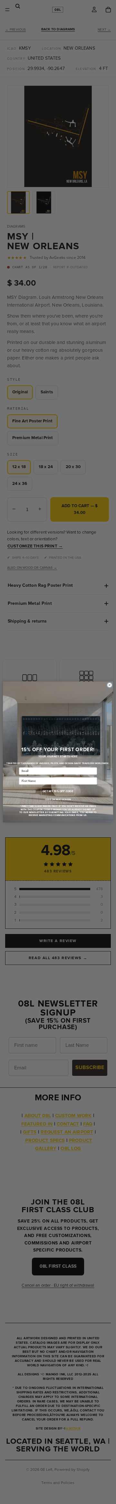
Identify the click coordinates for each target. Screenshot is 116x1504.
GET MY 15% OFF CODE (58, 791)
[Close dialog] (109, 685)
